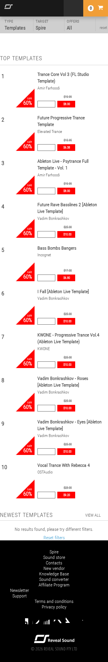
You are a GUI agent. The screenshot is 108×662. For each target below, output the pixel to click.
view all (93, 515)
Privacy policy (54, 607)
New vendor (54, 568)
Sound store (54, 557)
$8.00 (66, 104)
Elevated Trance (49, 131)
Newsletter (19, 590)
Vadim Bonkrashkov (53, 218)
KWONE (43, 348)
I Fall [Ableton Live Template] (63, 291)
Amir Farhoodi (48, 88)
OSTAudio (45, 472)
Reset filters (54, 537)
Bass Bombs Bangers (56, 248)
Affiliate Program (54, 585)
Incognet (44, 255)
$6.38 (66, 147)
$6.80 (66, 278)
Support (19, 596)
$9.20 (66, 495)
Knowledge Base (54, 574)
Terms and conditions (54, 601)
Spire (54, 552)
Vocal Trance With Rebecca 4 (63, 465)
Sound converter (54, 579)
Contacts (54, 563)
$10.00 (67, 234)
